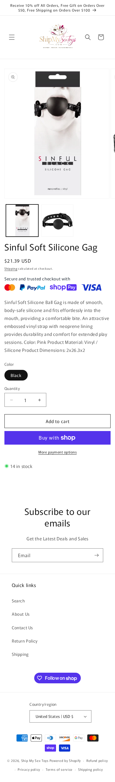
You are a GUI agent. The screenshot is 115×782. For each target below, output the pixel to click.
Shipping (10, 268)
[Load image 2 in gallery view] (57, 220)
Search (18, 601)
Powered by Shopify (65, 760)
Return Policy (25, 641)
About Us (21, 614)
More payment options (57, 451)
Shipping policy (90, 769)
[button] (11, 37)
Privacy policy (29, 769)
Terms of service (59, 769)
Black (16, 375)
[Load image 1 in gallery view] (22, 220)
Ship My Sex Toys (35, 760)
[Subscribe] (96, 555)
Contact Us (22, 627)
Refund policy (97, 760)
